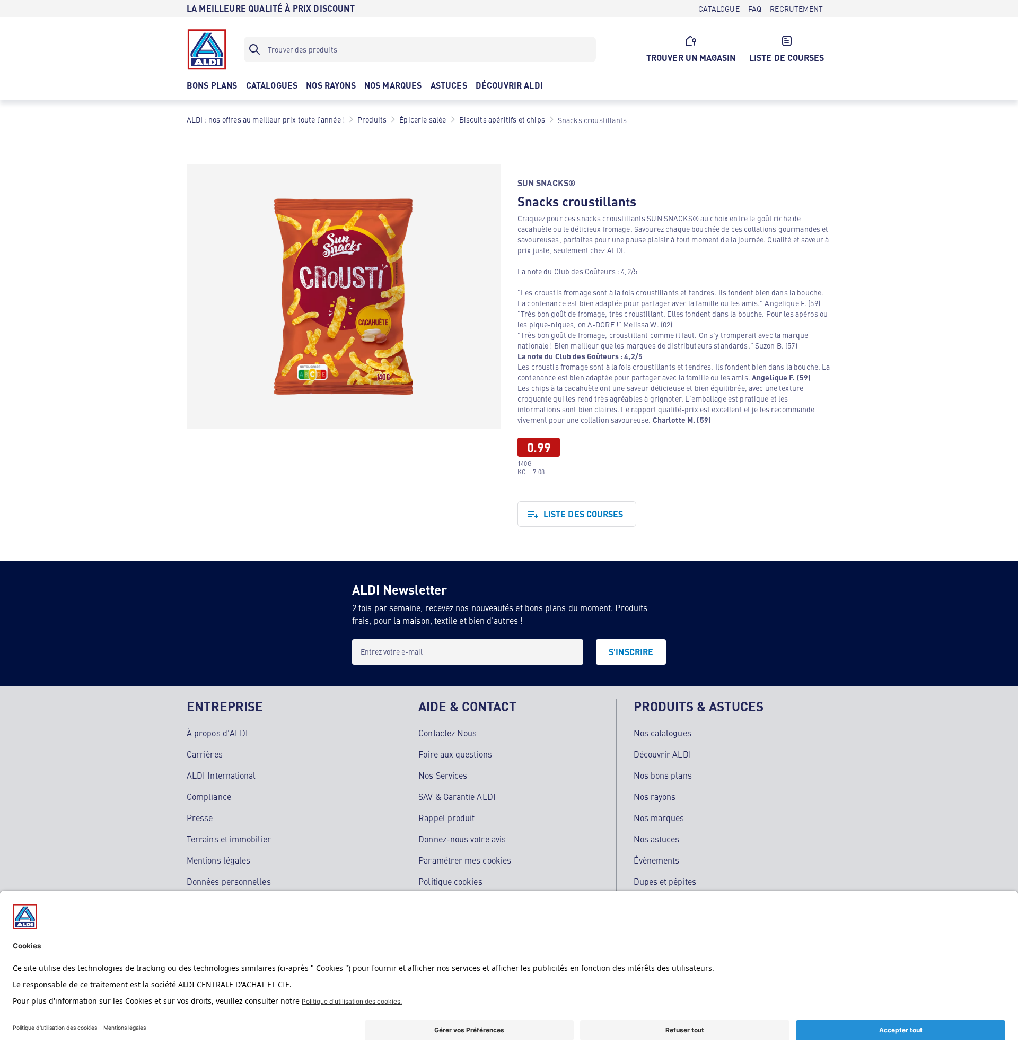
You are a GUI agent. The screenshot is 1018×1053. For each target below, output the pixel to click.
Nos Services (442, 775)
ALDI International (221, 775)
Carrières (205, 754)
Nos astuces (657, 839)
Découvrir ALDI (662, 754)
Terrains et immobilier (229, 839)
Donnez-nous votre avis (462, 839)
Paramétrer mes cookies (464, 860)
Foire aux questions (455, 754)
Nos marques (659, 817)
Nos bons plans (663, 775)
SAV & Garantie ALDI (457, 796)
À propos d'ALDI (217, 732)
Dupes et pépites (665, 881)
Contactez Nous (447, 732)
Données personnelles (229, 881)
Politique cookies (450, 881)
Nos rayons (655, 796)
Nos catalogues (662, 732)
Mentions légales (218, 860)
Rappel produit (446, 817)
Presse (200, 817)
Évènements (657, 860)
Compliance (209, 796)
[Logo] (207, 49)
